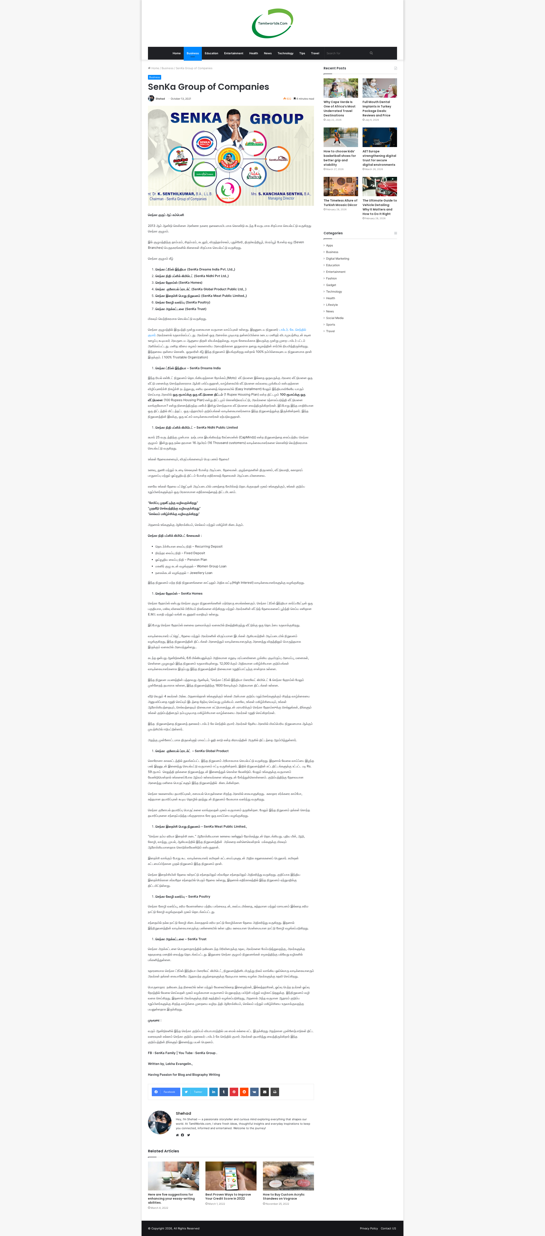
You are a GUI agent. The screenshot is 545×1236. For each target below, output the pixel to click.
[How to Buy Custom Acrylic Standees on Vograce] (288, 1176)
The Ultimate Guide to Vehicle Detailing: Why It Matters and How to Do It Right (380, 207)
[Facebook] (183, 1135)
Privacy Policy (369, 1228)
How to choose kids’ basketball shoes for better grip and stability (340, 158)
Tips (302, 53)
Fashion (331, 278)
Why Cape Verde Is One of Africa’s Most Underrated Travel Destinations (340, 108)
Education (211, 53)
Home (177, 53)
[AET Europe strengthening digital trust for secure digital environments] (380, 137)
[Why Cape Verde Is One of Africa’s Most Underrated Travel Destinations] (341, 88)
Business (193, 53)
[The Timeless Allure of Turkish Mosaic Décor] (341, 186)
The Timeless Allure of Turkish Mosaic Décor (340, 202)
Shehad (160, 98)
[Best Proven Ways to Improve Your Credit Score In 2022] (231, 1176)
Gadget (331, 285)
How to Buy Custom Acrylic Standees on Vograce (284, 1196)
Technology (285, 53)
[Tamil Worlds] (272, 23)
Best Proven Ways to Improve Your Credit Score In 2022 (228, 1196)
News (268, 53)
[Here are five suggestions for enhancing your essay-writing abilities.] (173, 1176)
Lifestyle (332, 304)
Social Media (335, 318)
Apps (329, 245)
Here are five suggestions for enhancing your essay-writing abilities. (171, 1198)
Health (253, 53)
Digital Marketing (337, 258)
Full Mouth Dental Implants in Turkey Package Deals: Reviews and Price (377, 108)
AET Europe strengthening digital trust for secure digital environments (379, 158)
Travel (315, 53)
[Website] (178, 1135)
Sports (330, 324)
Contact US (388, 1228)
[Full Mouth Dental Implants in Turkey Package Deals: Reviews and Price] (380, 88)
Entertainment (233, 53)
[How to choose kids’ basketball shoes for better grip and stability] (341, 137)
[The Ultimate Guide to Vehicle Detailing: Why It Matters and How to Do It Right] (380, 186)
